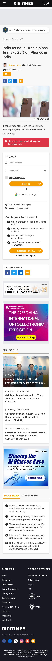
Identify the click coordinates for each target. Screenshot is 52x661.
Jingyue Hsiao (15, 65)
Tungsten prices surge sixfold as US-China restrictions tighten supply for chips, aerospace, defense (26, 527)
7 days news (33, 580)
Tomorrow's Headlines (38, 575)
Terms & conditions (10, 589)
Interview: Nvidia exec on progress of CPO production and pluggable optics (26, 536)
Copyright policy (9, 598)
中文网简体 (6, 620)
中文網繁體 (6, 615)
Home (5, 39)
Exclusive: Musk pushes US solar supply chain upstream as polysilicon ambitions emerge (26, 508)
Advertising (6, 580)
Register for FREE (26, 250)
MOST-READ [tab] (11, 495)
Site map (6, 611)
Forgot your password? (18, 208)
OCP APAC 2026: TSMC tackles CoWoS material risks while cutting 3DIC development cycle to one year (27, 546)
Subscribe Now (15, 144)
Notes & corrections (11, 607)
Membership (7, 584)
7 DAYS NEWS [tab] (30, 495)
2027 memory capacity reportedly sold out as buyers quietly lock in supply (27, 518)
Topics (31, 584)
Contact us (6, 602)
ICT (21, 39)
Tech (14, 39)
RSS (29, 589)
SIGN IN (26, 183)
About (4, 575)
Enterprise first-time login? (19, 204)
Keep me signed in (17, 177)
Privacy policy (8, 593)
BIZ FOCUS (10, 350)
